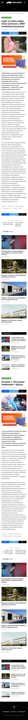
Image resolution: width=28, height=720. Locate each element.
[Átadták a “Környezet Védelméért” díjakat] (14, 402)
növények (14, 208)
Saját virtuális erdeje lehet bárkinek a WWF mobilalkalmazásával (20, 552)
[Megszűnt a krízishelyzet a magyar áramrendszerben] (14, 311)
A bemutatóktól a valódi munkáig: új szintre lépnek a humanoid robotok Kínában (12, 252)
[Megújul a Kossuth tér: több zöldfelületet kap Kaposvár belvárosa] (14, 266)
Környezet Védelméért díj (14, 534)
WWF (20, 208)
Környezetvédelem (6, 17)
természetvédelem (17, 536)
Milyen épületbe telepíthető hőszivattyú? (19, 224)
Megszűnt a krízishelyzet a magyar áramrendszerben (11, 321)
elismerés (4, 534)
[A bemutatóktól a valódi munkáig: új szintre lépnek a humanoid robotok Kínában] (14, 242)
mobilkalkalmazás (6, 208)
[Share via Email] (22, 33)
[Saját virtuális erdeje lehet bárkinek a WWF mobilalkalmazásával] (14, 44)
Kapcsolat (14, 711)
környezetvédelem (20, 206)
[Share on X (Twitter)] (14, 33)
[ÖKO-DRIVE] (14, 2)
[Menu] (2, 2)
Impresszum (6, 711)
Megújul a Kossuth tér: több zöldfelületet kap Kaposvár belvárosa (13, 276)
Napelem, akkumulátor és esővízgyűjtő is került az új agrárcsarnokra (13, 298)
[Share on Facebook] (5, 33)
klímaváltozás (10, 206)
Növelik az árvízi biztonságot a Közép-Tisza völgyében (7, 552)
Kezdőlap (3, 13)
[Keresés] (24, 2)
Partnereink (21, 711)
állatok (3, 206)
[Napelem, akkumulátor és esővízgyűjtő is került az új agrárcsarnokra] (14, 289)
